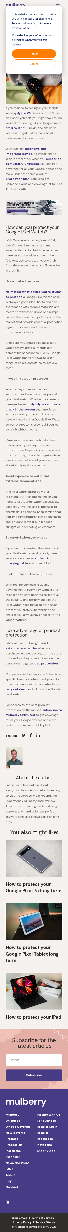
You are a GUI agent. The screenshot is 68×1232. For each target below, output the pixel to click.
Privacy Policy (20, 27)
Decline (34, 63)
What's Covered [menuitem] (18, 1127)
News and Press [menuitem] (17, 1163)
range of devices (18, 689)
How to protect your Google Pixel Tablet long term (32, 953)
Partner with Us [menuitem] (48, 1115)
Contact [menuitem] (12, 1187)
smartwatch (15, 128)
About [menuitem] (10, 1175)
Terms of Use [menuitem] (18, 1218)
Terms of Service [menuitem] (42, 1218)
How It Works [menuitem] (15, 1133)
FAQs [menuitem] (9, 1169)
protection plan (17, 179)
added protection (44, 663)
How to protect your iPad (33, 1017)
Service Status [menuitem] (45, 1222)
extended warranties (21, 648)
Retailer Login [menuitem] (47, 1127)
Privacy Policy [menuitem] (22, 1222)
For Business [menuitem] (46, 1121)
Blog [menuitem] (9, 1181)
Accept (34, 53)
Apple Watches (28, 113)
